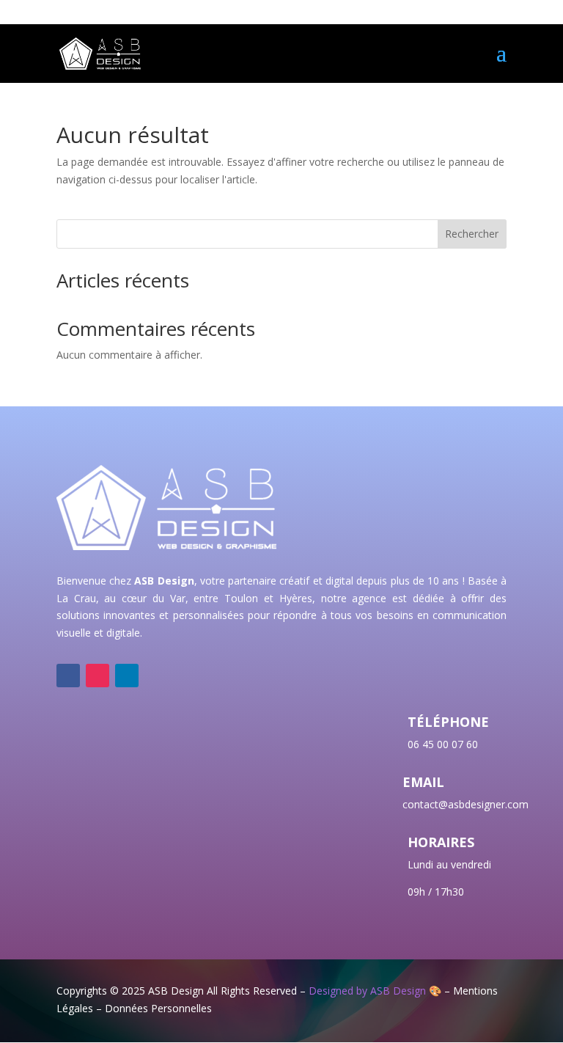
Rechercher (471, 234)
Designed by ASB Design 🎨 (375, 991)
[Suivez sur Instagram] (97, 675)
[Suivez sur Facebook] (68, 675)
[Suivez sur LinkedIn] (127, 675)
